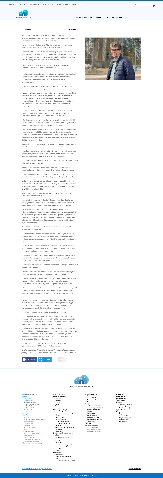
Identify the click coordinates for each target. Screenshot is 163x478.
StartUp (26, 429)
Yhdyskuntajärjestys (93, 410)
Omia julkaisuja (29, 435)
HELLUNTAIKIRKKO (119, 17)
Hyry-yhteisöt (91, 421)
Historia (89, 412)
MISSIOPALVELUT (102, 17)
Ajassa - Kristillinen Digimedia (33, 433)
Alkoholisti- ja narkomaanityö (64, 427)
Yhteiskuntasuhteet (93, 417)
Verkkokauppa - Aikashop (32, 439)
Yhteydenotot (75, 4)
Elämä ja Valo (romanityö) (63, 456)
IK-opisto (26, 418)
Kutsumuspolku (29, 423)
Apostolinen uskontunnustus (96, 402)
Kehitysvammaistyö (64, 423)
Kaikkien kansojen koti (65, 445)
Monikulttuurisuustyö (62, 443)
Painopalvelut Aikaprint (31, 441)
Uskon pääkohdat (92, 398)
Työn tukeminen (34, 4)
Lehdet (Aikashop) (29, 437)
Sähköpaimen (28, 400)
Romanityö (58, 425)
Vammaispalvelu (60, 419)
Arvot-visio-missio (92, 400)
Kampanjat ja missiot (62, 437)
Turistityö (58, 451)
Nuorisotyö (58, 402)
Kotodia (60, 449)
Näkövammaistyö (63, 421)
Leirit (57, 404)
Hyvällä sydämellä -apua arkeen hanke (65, 415)
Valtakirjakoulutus (30, 422)
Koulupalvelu (59, 408)
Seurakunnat (12, 4)
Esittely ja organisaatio (94, 406)
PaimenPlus (27, 398)
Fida (56, 458)
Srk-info (26, 412)
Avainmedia (59, 454)
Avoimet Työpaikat (62, 4)
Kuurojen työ (59, 417)
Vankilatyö (58, 429)
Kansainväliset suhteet (94, 419)
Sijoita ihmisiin (28, 425)
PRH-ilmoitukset (29, 410)
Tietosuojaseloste (135, 469)
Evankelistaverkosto (61, 439)
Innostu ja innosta (30, 427)
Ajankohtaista (46, 4)
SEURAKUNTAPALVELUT (84, 17)
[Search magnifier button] (153, 5)
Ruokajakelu (59, 431)
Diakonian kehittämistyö (63, 412)
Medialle (22, 4)
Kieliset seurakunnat (64, 447)
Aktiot (57, 435)
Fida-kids (58, 398)
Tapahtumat (59, 406)
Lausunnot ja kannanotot (95, 408)
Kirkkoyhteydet (92, 415)
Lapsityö (58, 400)
